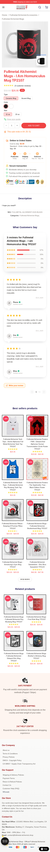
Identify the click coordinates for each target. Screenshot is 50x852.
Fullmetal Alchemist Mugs (13, 19)
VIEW (13, 434)
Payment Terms (9, 778)
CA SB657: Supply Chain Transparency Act (19, 764)
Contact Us (7, 785)
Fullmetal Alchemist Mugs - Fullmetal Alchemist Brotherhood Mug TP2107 (37, 526)
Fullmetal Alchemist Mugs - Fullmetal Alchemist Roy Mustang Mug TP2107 (14, 619)
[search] (39, 7)
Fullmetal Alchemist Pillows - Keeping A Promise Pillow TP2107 (13, 526)
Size (5, 110)
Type (6, 94)
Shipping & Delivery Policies (13, 775)
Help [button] (45, 849)
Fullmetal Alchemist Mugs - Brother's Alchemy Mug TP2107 (36, 655)
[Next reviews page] (44, 392)
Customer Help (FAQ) (11, 788)
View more (25, 579)
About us (6, 750)
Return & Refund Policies (12, 782)
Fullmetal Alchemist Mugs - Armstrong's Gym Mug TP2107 (12, 564)
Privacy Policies (9, 757)
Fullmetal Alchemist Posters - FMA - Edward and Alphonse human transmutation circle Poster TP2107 (37, 444)
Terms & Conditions (10, 754)
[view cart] (46, 7)
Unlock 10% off (4, 841)
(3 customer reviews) (23, 86)
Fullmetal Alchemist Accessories (23, 15)
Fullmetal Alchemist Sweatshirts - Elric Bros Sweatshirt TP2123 (37, 564)
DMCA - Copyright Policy (12, 760)
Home (4, 15)
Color (6, 102)
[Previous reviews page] (32, 392)
